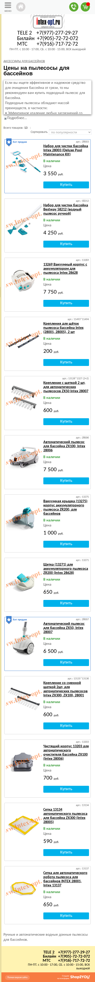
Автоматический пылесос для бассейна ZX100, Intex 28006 (64, 446)
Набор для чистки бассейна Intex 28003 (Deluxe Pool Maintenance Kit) (65, 150)
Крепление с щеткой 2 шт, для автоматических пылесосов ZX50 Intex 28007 (65, 387)
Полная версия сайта (17, 977)
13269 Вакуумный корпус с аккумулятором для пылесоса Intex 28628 (65, 269)
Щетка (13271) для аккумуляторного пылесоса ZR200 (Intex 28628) (65, 569)
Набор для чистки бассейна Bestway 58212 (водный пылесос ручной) (65, 210)
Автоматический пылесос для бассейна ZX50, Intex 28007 (64, 628)
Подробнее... (17, 118)
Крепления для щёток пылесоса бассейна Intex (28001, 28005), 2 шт (63, 328)
